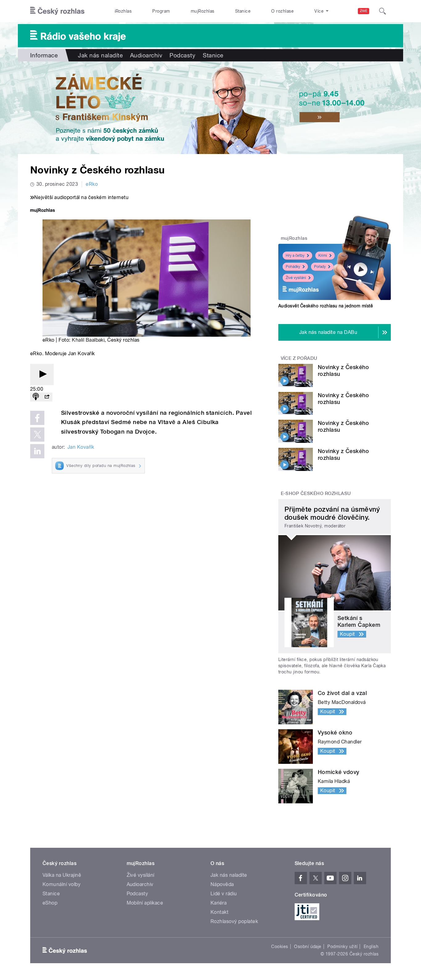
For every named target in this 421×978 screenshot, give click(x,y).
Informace (44, 55)
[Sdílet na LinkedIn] (37, 451)
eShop (50, 903)
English (371, 946)
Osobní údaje (307, 946)
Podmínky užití (342, 946)
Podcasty (182, 55)
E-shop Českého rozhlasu (316, 493)
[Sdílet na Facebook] (37, 418)
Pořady (320, 266)
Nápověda (222, 884)
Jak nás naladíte (100, 55)
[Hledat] (382, 11)
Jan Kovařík (80, 447)
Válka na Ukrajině (62, 875)
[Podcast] (35, 397)
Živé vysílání (296, 278)
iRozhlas (123, 11)
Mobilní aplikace (145, 903)
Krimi (322, 255)
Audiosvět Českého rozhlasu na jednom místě (325, 305)
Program (161, 11)
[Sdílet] (46, 397)
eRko (92, 184)
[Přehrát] (42, 374)
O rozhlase (282, 11)
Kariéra (219, 903)
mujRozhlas (203, 11)
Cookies (279, 946)
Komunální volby (61, 884)
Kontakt (219, 912)
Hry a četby (295, 255)
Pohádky (293, 266)
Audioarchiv (146, 55)
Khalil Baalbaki (88, 340)
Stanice (243, 11)
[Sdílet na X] (37, 434)
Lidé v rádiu (224, 894)
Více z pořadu (299, 358)
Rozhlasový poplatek (234, 921)
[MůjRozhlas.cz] (42, 211)
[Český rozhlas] (57, 11)
